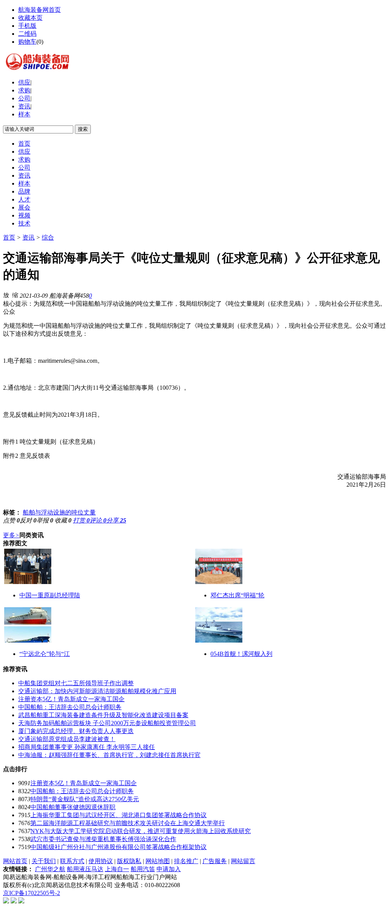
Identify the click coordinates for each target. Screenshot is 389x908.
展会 (24, 207)
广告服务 (214, 861)
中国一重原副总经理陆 (49, 595)
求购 (24, 90)
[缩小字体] (15, 295)
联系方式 (72, 861)
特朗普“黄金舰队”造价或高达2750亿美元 (84, 799)
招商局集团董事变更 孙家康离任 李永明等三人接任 (86, 747)
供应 (24, 82)
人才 (24, 199)
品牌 (24, 191)
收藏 (63, 520)
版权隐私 (129, 861)
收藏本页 (30, 17)
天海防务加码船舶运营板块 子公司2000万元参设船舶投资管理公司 (107, 723)
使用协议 (101, 861)
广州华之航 (50, 869)
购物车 (27, 41)
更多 (11, 535)
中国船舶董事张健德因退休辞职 (72, 807)
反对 (28, 520)
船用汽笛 (143, 869)
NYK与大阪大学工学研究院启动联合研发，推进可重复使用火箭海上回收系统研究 (140, 831)
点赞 (11, 520)
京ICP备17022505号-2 (31, 893)
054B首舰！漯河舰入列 (241, 654)
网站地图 (157, 861)
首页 (24, 143)
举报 (44, 520)
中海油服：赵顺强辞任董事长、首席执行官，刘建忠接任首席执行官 (109, 755)
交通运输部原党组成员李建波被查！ (66, 739)
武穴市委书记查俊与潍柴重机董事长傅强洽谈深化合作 (103, 839)
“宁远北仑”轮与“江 (44, 654)
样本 (24, 114)
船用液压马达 (85, 869)
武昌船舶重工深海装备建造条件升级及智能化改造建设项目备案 (103, 715)
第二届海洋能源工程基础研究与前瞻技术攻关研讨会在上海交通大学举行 (127, 823)
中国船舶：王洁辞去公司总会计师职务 (70, 707)
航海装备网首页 (39, 9)
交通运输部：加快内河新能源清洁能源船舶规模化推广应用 (97, 691)
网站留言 (243, 861)
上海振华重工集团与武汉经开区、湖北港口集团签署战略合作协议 (118, 815)
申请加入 (169, 869)
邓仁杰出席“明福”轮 (237, 595)
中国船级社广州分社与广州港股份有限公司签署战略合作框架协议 (118, 847)
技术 (24, 223)
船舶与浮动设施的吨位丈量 (59, 512)
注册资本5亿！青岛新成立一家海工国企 (71, 699)
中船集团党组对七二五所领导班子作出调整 (76, 683)
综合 (48, 237)
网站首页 (15, 861)
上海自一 (117, 869)
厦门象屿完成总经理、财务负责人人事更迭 (76, 731)
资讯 (24, 106)
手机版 (27, 25)
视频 (24, 215)
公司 (24, 98)
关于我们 (44, 861)
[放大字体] (6, 295)
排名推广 (186, 861)
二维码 (27, 33)
